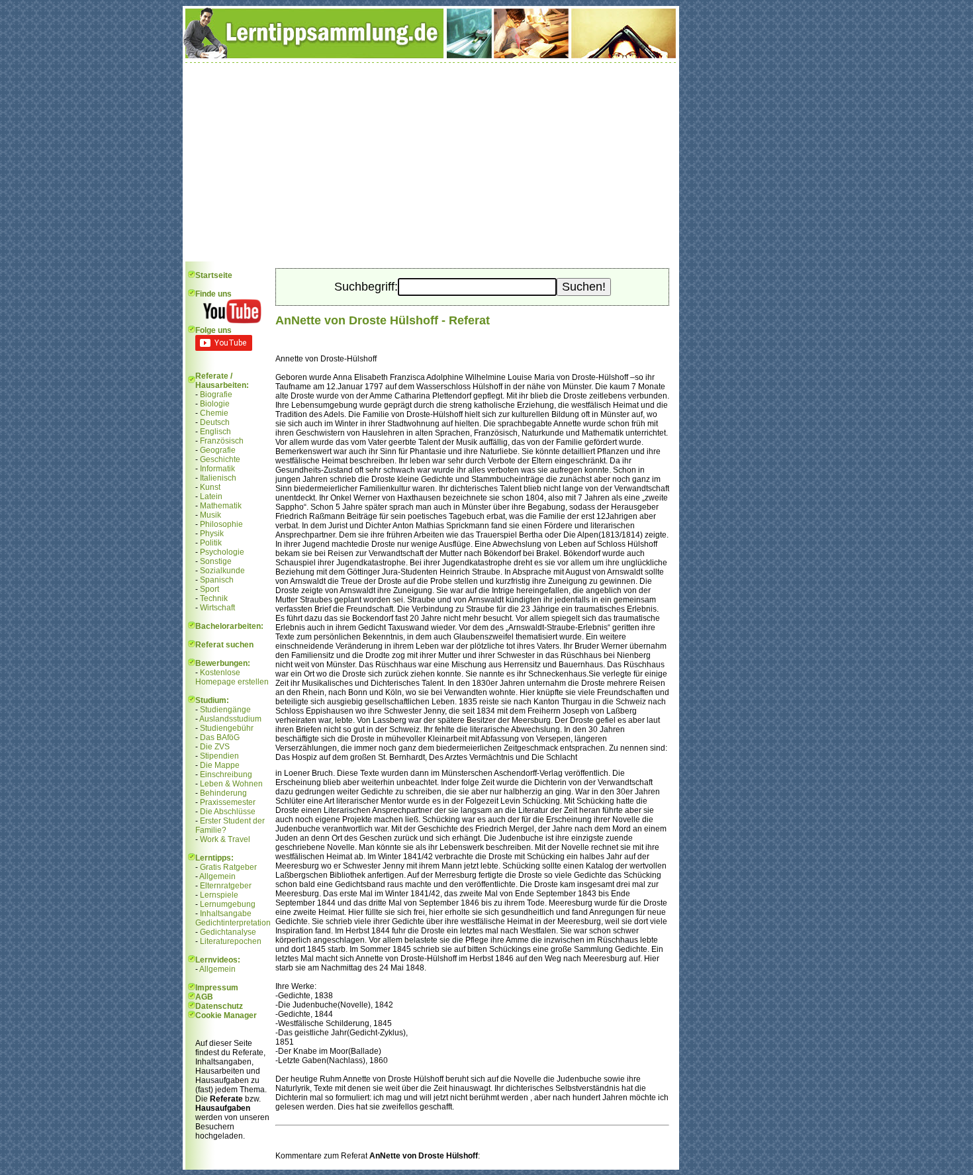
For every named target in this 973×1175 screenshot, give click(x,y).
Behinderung (223, 793)
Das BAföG (220, 737)
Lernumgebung (227, 904)
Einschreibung (226, 774)
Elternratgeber (226, 885)
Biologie (215, 403)
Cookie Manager (226, 1015)
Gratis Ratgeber (228, 867)
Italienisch (218, 478)
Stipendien (219, 756)
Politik (211, 542)
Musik (210, 515)
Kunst (210, 487)
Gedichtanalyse (228, 932)
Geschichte (220, 459)
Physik (212, 533)
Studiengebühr (227, 728)
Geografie (218, 450)
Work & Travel (225, 839)
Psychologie (222, 552)
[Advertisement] (431, 162)
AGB (204, 997)
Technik (214, 598)
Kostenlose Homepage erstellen (232, 677)
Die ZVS (215, 746)
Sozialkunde (222, 570)
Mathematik (221, 505)
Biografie (216, 394)
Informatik (217, 468)
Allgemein (217, 876)
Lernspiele (219, 895)
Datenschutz (219, 1006)
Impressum (216, 987)
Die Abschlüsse (227, 811)
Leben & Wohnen (231, 783)
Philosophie (221, 524)
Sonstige (216, 561)
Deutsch (215, 422)
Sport (209, 589)
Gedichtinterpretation (233, 922)
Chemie (214, 413)
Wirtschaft (217, 607)
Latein (211, 496)
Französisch (222, 441)
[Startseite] (431, 55)
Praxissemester (227, 802)
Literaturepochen (230, 941)
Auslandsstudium (230, 719)
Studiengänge (225, 709)
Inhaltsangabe (226, 913)
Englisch (215, 431)
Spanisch (217, 580)
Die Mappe (220, 765)
